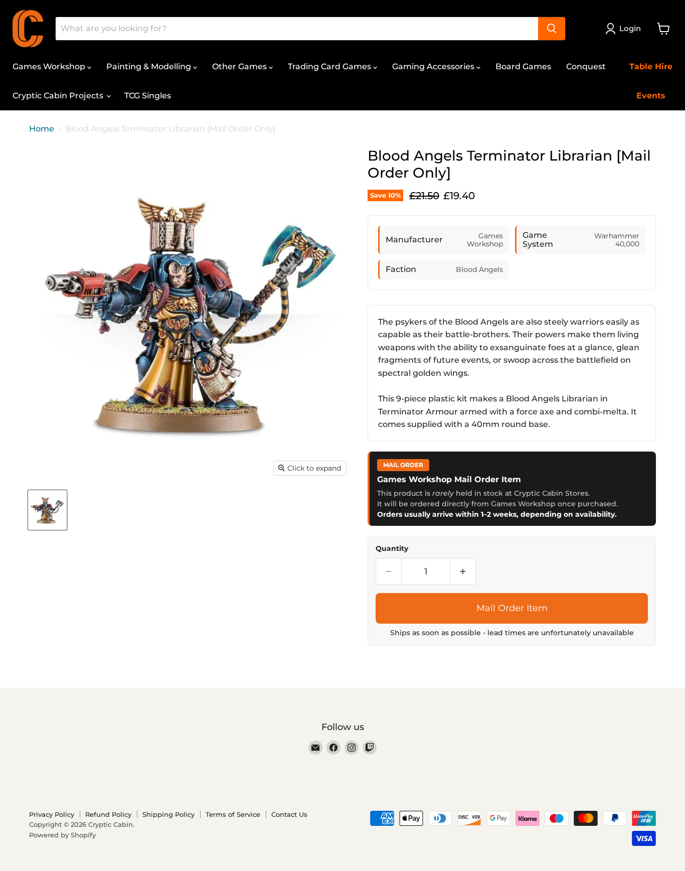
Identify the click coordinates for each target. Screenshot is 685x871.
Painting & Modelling (149, 66)
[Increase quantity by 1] (463, 572)
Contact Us (289, 814)
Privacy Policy (51, 814)
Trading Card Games (330, 66)
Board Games (523, 66)
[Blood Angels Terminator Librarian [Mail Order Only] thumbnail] (47, 510)
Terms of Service (233, 814)
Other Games (240, 66)
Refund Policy (108, 814)
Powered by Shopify (62, 835)
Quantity (392, 548)
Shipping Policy (168, 814)
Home (41, 128)
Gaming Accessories (434, 66)
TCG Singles (147, 95)
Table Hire (650, 66)
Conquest (586, 66)
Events (650, 95)
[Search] (551, 28)
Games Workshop (50, 66)
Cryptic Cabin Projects (59, 95)
